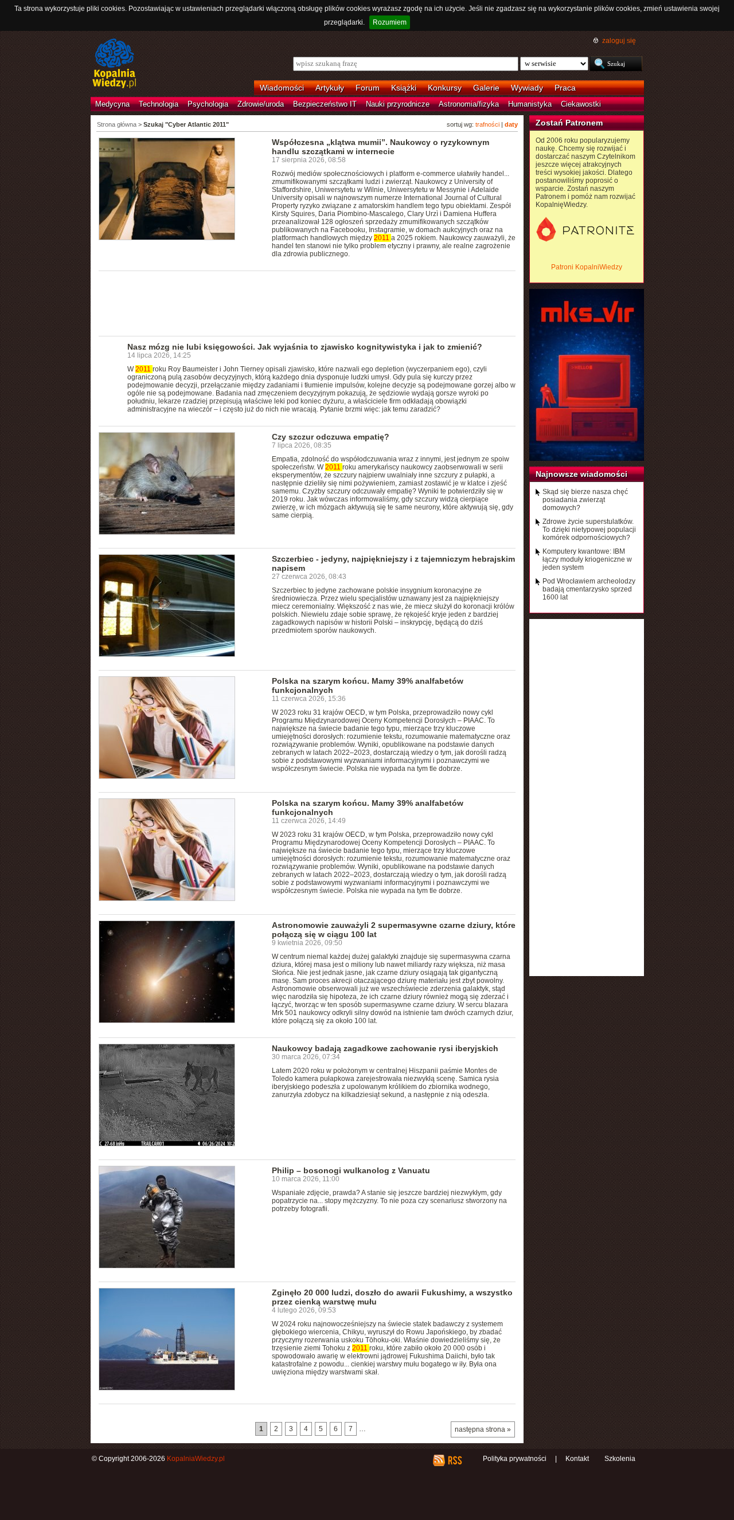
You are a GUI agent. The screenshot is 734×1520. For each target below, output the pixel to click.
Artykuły (329, 87)
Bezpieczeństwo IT (325, 104)
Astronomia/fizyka (469, 104)
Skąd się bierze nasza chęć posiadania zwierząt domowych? (585, 500)
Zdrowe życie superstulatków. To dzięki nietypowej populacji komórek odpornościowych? (589, 530)
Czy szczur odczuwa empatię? (330, 436)
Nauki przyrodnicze (398, 104)
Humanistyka (530, 104)
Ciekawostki (581, 104)
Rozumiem (390, 22)
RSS (454, 1460)
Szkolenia (619, 1459)
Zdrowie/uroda (260, 104)
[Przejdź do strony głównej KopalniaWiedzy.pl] (114, 64)
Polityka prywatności (514, 1459)
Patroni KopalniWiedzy (586, 267)
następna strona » (483, 1429)
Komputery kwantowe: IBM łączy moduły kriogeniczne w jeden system (587, 559)
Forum (368, 87)
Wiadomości (282, 87)
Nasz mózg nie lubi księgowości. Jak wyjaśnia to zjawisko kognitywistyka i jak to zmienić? (304, 346)
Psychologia (208, 104)
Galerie (486, 87)
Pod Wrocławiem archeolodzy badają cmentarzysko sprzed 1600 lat (588, 589)
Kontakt (577, 1459)
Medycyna (112, 104)
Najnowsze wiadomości (581, 474)
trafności (487, 124)
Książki (403, 87)
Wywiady (527, 87)
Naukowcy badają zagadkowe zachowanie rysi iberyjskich (385, 1048)
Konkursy (445, 87)
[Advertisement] (307, 302)
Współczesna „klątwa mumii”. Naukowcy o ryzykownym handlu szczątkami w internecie (380, 147)
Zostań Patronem (569, 122)
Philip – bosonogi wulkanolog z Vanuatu (351, 1170)
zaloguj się (619, 41)
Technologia (158, 104)
